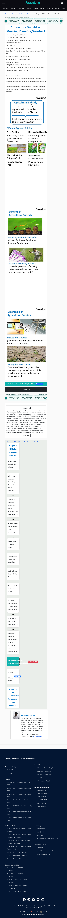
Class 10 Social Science (44, 800)
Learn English (41, 828)
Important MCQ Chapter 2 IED (14, 676)
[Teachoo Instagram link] (29, 899)
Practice (57, 8)
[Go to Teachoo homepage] (32, 3)
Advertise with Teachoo (33, 908)
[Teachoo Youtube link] (38, 899)
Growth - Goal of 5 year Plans (12, 544)
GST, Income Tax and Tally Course (47, 768)
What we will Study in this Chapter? (12, 464)
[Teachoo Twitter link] (33, 899)
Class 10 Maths (41, 790)
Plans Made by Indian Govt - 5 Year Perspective (13, 528)
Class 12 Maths (41, 803)
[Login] (62, 3)
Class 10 (21, 8)
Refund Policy (52, 906)
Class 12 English (41, 806)
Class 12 (5, 8)
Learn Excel (40, 832)
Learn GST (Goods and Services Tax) (47, 838)
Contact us (21, 906)
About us (13, 906)
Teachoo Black (37, 736)
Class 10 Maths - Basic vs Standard (47, 851)
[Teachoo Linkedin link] (42, 899)
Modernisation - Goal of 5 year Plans (12, 559)
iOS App (9, 773)
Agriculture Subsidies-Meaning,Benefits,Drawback (14, 661)
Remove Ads (26, 389)
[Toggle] (4, 3)
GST (64, 8)
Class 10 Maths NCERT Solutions (17, 852)
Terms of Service (31, 906)
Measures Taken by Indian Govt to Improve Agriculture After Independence (12, 642)
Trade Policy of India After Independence (13, 621)
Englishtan (40, 847)
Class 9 (28, 8)
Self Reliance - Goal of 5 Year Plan (13, 574)
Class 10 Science (42, 793)
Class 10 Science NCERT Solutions (17, 891)
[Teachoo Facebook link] (24, 899)
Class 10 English (41, 796)
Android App (10, 770)
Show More (26, 435)
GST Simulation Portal (43, 781)
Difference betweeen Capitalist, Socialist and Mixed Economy (12, 483)
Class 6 (50, 8)
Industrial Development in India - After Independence (12, 605)
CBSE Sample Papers (43, 854)
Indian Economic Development (26, 14)
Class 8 (35, 8)
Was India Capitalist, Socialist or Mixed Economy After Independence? (13, 507)
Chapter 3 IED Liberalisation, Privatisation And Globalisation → (14, 697)
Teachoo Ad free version (44, 771)
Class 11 (13, 8)
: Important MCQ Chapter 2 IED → (26, 384)
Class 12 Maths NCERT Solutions (17, 859)
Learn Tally (40, 835)
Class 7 (42, 8)
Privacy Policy (42, 906)
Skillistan (39, 777)
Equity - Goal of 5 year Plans (12, 589)
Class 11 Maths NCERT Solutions (17, 855)
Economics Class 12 (10, 14)
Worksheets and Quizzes (44, 774)
